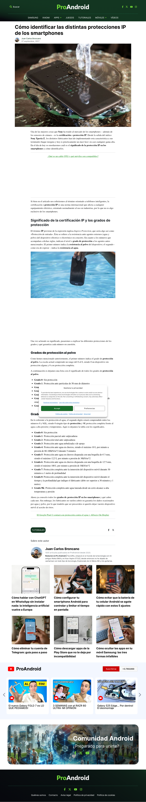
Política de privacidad (76, 414)
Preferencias (89, 408)
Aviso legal (87, 414)
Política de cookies (62, 414)
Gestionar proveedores (50, 402)
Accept (57, 408)
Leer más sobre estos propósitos (69, 402)
